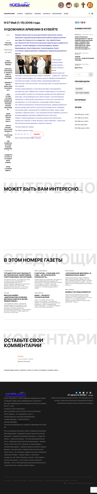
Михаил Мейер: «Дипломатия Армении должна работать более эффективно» (16, 298)
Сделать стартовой (20, 480)
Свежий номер (9, 13)
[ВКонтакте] (76, 22)
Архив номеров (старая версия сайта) (57, 480)
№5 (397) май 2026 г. (81, 124)
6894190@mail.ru (23, 422)
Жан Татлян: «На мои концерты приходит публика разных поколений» (8, 102)
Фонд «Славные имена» (8, 168)
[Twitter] (78, 22)
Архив (66, 13)
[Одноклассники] (80, 22)
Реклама (38, 13)
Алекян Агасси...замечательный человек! (84, 58)
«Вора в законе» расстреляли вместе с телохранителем (8, 131)
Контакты (46, 13)
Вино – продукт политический (42, 296)
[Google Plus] (84, 22)
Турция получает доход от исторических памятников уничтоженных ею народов (18, 275)
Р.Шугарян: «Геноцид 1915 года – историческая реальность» (47, 275)
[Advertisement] (48, 222)
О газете (20, 13)
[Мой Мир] (82, 22)
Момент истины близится (78, 292)
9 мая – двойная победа (8, 62)
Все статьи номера (82, 93)
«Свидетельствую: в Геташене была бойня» (8, 158)
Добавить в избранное (35, 480)
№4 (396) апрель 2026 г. (82, 128)
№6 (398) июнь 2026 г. (82, 121)
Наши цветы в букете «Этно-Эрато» (8, 117)
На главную (7, 480)
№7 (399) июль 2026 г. (82, 118)
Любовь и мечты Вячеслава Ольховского (8, 86)
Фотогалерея (57, 13)
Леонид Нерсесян (8, 44)
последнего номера (46, 370)
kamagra (20, 356)
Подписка (28, 13)
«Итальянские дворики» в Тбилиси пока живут (78, 274)
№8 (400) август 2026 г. (82, 114)
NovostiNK (79, 89)
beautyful (79, 68)
